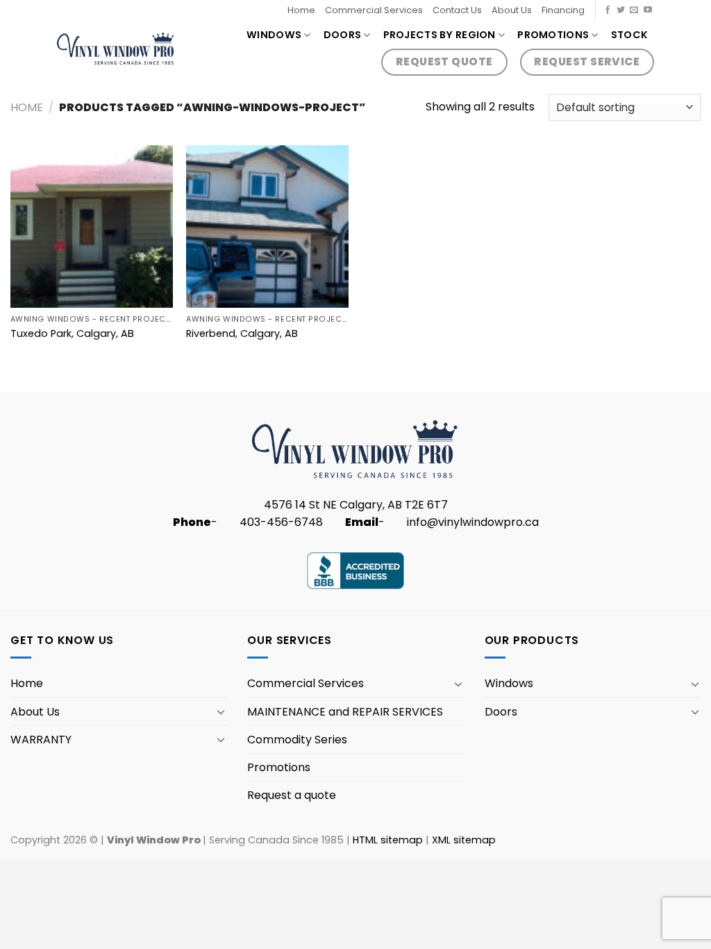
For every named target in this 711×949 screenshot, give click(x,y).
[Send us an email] (634, 10)
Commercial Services (374, 10)
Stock (629, 35)
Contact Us (457, 10)
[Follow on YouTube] (648, 10)
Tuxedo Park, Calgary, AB (72, 333)
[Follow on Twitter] (621, 10)
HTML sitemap (388, 840)
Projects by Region (439, 35)
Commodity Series (297, 740)
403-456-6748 (281, 522)
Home (301, 10)
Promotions (553, 35)
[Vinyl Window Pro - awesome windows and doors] (115, 48)
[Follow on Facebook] (607, 10)
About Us (512, 10)
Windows (273, 35)
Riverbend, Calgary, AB (242, 333)
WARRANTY (41, 740)
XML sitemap (464, 840)
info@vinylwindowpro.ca (473, 522)
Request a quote (291, 795)
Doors (342, 35)
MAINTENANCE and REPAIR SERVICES (345, 712)
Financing (563, 10)
